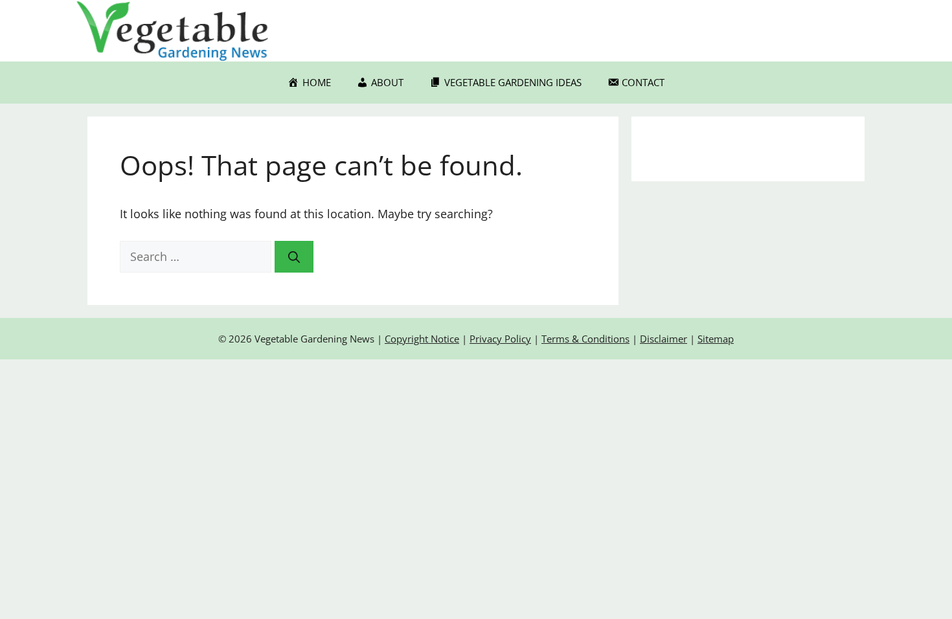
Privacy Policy (500, 338)
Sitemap (715, 338)
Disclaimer (663, 338)
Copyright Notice (422, 338)
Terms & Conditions (585, 338)
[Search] (294, 257)
